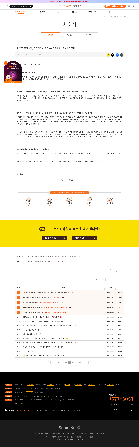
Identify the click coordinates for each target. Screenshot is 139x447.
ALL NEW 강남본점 (60, 384)
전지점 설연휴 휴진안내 (30, 351)
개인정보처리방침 (69, 433)
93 (66, 363)
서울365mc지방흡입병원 (21, 384)
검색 (122, 279)
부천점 (51, 388)
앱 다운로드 (114, 410)
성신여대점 (118, 384)
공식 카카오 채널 (50, 238)
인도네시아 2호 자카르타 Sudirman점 (43, 399)
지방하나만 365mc (21, 12)
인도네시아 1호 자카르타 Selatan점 (23, 399)
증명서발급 (93, 433)
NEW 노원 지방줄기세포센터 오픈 (21, 5)
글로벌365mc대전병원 (20, 392)
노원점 (85, 384)
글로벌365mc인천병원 (20, 388)
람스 (59, 12)
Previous (7, 5)
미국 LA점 (17, 403)
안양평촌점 (57, 388)
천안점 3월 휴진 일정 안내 (31, 330)
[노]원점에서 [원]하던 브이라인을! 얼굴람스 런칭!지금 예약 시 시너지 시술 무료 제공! (48, 343)
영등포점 (104, 384)
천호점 (98, 384)
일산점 (41, 388)
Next (7, 7)
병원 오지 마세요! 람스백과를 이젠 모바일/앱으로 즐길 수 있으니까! (43, 347)
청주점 (36, 392)
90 (55, 363)
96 (76, 363)
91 (59, 363)
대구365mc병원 (18, 396)
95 (73, 363)
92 (62, 363)
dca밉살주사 (41, 12)
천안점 (41, 392)
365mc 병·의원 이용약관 (41, 433)
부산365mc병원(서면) (37, 396)
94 (69, 363)
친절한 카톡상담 (80, 238)
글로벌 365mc (88, 35)
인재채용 (101, 433)
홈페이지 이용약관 (57, 433)
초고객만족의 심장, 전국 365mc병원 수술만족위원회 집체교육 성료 (43, 321)
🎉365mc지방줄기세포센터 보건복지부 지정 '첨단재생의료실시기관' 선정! (69, 1)
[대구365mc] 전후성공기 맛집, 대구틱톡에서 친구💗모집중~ (46, 261)
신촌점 (73, 384)
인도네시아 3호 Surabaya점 (72, 399)
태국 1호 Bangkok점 (59, 399)
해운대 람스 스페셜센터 (57, 396)
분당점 (36, 388)
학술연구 (69, 35)
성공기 (109, 12)
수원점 (46, 388)
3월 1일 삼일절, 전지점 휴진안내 (33, 334)
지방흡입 (74, 12)
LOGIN (129, 6)
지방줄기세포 (92, 12)
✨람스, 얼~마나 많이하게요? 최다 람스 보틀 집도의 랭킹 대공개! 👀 (43, 355)
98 (83, 363)
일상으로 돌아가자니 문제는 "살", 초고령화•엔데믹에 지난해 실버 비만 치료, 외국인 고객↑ (55, 256)
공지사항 (50, 35)
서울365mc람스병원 (41, 384)
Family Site (114, 405)
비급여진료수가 (82, 433)
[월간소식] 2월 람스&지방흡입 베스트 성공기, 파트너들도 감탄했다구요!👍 (45, 338)
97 (80, 363)
